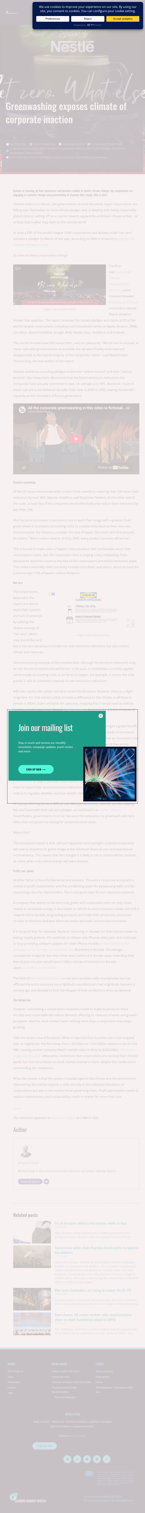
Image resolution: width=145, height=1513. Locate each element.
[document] (72, 756)
